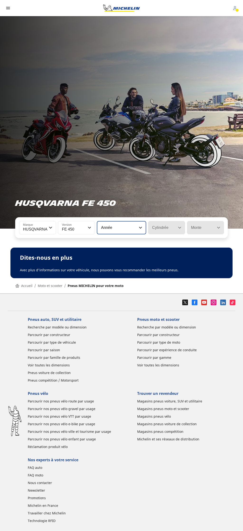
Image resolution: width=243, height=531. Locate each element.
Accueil (27, 285)
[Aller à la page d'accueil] (121, 8)
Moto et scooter (50, 285)
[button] (50, 227)
